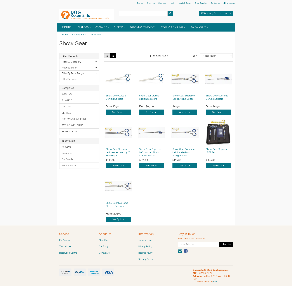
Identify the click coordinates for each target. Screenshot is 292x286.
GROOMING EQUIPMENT (142, 27)
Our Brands (67, 159)
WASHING (67, 27)
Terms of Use (144, 240)
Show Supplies (201, 3)
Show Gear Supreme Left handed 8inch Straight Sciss (183, 152)
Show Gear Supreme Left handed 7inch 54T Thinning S (118, 152)
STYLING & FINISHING (172, 27)
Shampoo (162, 3)
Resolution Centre (68, 253)
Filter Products (70, 56)
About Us (66, 147)
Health (172, 3)
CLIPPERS (119, 27)
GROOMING (101, 27)
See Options (118, 112)
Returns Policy (69, 165)
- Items (215, 13)
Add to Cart (185, 112)
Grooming (151, 3)
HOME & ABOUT (197, 27)
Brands (140, 3)
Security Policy (145, 259)
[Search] (170, 13)
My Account (65, 240)
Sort (195, 56)
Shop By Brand (79, 34)
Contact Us (215, 3)
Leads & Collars (185, 3)
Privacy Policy (145, 246)
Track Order (65, 246)
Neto (215, 282)
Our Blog (103, 246)
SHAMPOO (83, 27)
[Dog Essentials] (86, 14)
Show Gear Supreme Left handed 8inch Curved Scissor (150, 152)
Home (65, 34)
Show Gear (95, 34)
